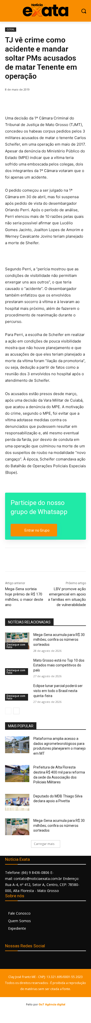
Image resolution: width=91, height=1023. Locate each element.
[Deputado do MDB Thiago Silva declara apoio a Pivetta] (17, 802)
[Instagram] (20, 961)
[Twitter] (38, 102)
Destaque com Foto (16, 646)
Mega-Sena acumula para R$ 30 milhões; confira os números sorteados (59, 640)
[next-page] (16, 711)
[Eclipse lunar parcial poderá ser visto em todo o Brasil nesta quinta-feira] (17, 692)
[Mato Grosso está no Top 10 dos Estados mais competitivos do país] (17, 666)
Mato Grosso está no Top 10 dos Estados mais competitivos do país (58, 665)
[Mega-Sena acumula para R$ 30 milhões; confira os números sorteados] (17, 640)
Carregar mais (44, 844)
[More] (72, 102)
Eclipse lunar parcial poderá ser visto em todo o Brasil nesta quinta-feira (58, 691)
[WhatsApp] (61, 102)
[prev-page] (8, 711)
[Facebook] (26, 102)
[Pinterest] (49, 102)
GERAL (11, 29)
